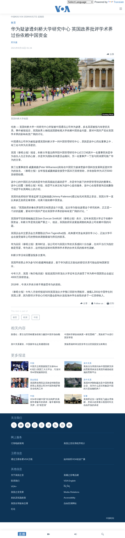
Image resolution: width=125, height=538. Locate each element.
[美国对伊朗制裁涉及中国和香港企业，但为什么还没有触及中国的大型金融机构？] (73, 383)
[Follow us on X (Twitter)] (14, 425)
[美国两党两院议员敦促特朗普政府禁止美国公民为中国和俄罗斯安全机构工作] (19, 383)
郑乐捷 (14, 42)
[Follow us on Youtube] (21, 425)
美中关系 (87, 363)
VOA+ (14, 486)
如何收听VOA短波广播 (74, 459)
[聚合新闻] (55, 425)
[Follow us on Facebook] (28, 425)
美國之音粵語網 (71, 475)
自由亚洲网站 (70, 503)
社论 (13, 509)
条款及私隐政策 (18, 497)
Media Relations (71, 492)
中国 (32, 363)
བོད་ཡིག (67, 486)
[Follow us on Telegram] (48, 425)
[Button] (110, 54)
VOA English (70, 480)
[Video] (48, 534)
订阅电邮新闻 (17, 443)
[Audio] (75, 534)
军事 (86, 396)
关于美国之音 (17, 475)
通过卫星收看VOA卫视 (21, 459)
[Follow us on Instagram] (35, 425)
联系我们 (15, 480)
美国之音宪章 (17, 492)
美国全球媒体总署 (19, 503)
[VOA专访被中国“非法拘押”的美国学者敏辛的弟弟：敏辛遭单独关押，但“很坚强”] (19, 399)
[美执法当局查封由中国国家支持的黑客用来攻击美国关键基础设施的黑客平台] (73, 366)
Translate (119, 2)
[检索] (102, 534)
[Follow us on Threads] (42, 425)
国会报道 (34, 380)
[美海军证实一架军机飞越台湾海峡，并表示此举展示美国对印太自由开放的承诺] (73, 399)
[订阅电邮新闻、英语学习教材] (69, 425)
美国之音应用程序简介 (74, 443)
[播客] (62, 425)
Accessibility (69, 497)
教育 (13, 22)
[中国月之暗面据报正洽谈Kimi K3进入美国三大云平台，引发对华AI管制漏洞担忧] (19, 366)
